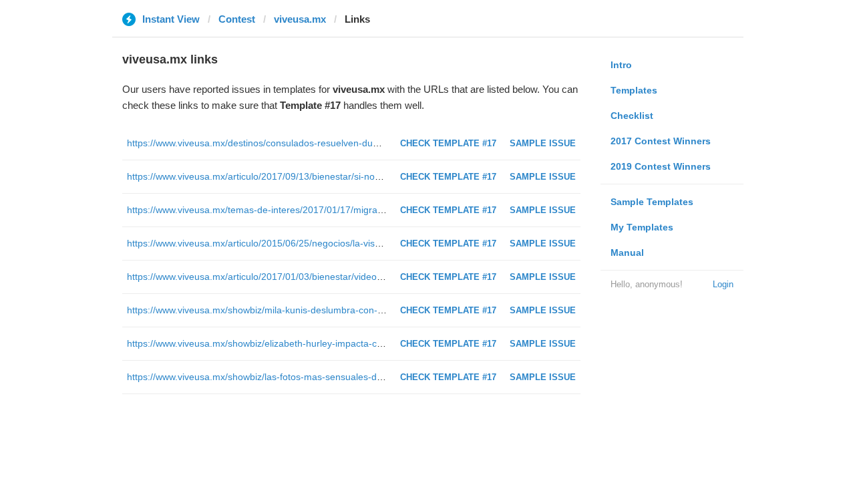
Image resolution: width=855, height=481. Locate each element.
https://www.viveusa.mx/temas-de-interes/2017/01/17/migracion (261, 209)
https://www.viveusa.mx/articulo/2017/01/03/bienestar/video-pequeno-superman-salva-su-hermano (335, 276)
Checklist (632, 115)
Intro (621, 64)
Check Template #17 (448, 143)
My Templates (642, 227)
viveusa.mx (300, 19)
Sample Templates (652, 201)
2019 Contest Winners (661, 166)
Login (723, 284)
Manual (627, 252)
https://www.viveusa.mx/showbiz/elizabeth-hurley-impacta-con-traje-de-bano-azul (298, 343)
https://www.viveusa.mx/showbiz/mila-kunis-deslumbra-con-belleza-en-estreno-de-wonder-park (327, 310)
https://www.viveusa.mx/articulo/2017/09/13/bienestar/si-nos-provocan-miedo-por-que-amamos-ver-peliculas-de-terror (376, 176)
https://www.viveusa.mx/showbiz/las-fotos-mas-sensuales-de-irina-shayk (279, 376)
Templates (634, 90)
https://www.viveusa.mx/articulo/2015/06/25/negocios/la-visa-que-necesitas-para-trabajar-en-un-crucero (346, 243)
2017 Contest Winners (661, 141)
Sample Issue (543, 143)
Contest (236, 19)
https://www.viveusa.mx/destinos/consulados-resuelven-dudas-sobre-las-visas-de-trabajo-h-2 (323, 143)
